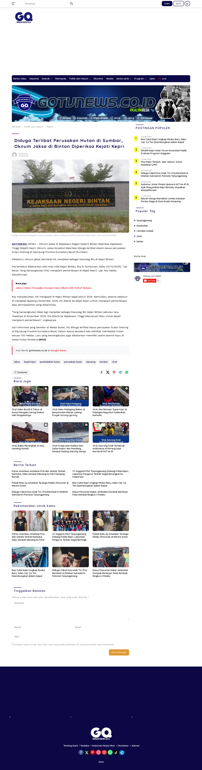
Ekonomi (98, 78)
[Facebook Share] (101, 372)
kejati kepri (30, 361)
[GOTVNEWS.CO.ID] (24, 17)
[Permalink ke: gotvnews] (14, 154)
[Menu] (14, 3)
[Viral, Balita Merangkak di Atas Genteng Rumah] (30, 432)
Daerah (46, 78)
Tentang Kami (70, 745)
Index (167, 3)
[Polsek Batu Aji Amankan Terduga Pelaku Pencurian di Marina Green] (111, 520)
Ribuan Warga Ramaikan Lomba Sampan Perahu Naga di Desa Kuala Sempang (163, 200)
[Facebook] (80, 752)
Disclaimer (123, 745)
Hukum (15, 133)
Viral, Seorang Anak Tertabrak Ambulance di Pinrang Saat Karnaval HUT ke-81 (109, 448)
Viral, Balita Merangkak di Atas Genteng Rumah (28, 447)
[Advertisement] (101, 51)
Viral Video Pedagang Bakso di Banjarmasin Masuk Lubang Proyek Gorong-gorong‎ (68, 412)
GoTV (178, 3)
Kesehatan (142, 225)
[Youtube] (104, 752)
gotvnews (22, 154)
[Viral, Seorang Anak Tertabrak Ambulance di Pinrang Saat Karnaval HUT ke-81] (111, 432)
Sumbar (104, 361)
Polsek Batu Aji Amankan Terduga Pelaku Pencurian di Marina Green (40, 484)
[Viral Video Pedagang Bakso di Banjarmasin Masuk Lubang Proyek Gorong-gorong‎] (70, 396)
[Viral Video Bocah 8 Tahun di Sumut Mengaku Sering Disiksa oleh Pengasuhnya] (30, 396)
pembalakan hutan (50, 361)
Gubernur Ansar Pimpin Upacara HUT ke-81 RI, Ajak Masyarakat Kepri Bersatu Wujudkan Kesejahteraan (165, 187)
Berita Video (19, 78)
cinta (139, 236)
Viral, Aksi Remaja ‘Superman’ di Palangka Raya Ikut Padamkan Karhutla (110, 412)
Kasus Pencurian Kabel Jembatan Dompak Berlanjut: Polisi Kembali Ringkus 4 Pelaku (100, 493)
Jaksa (16, 361)
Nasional (34, 78)
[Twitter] (86, 752)
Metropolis (60, 78)
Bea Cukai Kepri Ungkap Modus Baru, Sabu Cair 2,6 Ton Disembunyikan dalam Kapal (99, 484)
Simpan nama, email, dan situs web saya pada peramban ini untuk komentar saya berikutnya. (64, 644)
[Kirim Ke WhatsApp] (126, 372)
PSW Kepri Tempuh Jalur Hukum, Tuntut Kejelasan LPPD (161, 163)
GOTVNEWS (19, 243)
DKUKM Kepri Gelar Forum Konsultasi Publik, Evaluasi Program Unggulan (164, 152)
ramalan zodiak (145, 230)
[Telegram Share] (120, 372)
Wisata (109, 78)
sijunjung (90, 361)
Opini (152, 78)
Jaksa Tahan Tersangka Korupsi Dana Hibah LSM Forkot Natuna (53, 288)
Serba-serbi (122, 78)
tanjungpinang (144, 220)
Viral (114, 361)
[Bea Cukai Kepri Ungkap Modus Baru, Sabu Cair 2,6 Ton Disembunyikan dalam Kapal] (30, 557)
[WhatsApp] (110, 752)
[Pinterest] (92, 752)
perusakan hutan (73, 361)
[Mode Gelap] (187, 3)
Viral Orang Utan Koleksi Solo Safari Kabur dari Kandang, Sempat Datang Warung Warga (69, 448)
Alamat (135, 745)
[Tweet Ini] (107, 372)
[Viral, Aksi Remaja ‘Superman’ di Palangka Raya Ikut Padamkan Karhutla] (111, 396)
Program (139, 78)
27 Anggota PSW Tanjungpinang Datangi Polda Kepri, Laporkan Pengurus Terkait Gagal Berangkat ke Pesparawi (100, 474)
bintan (140, 241)
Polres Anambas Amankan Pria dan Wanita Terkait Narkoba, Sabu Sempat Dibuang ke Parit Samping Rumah (38, 474)
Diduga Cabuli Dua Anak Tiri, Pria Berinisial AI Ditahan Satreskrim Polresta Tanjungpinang (40, 493)
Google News (58, 350)
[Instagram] (98, 752)
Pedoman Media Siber (103, 745)
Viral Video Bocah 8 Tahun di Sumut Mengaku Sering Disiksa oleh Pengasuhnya (28, 412)
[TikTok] (116, 752)
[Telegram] (121, 752)
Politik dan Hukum (78, 78)
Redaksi (85, 745)
